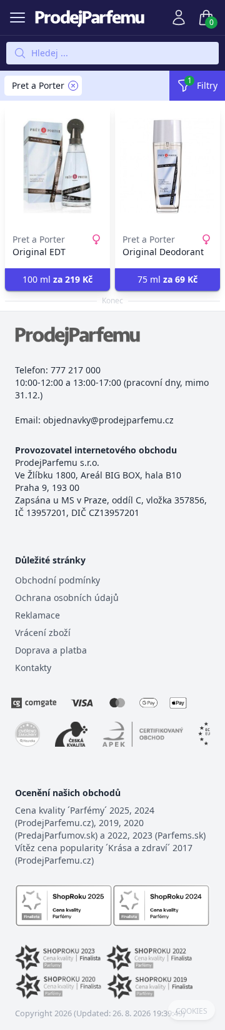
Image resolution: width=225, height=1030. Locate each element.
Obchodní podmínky (57, 580)
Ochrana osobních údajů (67, 597)
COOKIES (192, 1011)
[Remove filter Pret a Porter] (73, 86)
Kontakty (33, 668)
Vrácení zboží (43, 633)
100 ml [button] (57, 279)
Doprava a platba (51, 650)
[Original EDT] (57, 166)
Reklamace (37, 615)
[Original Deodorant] (167, 166)
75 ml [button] (168, 279)
